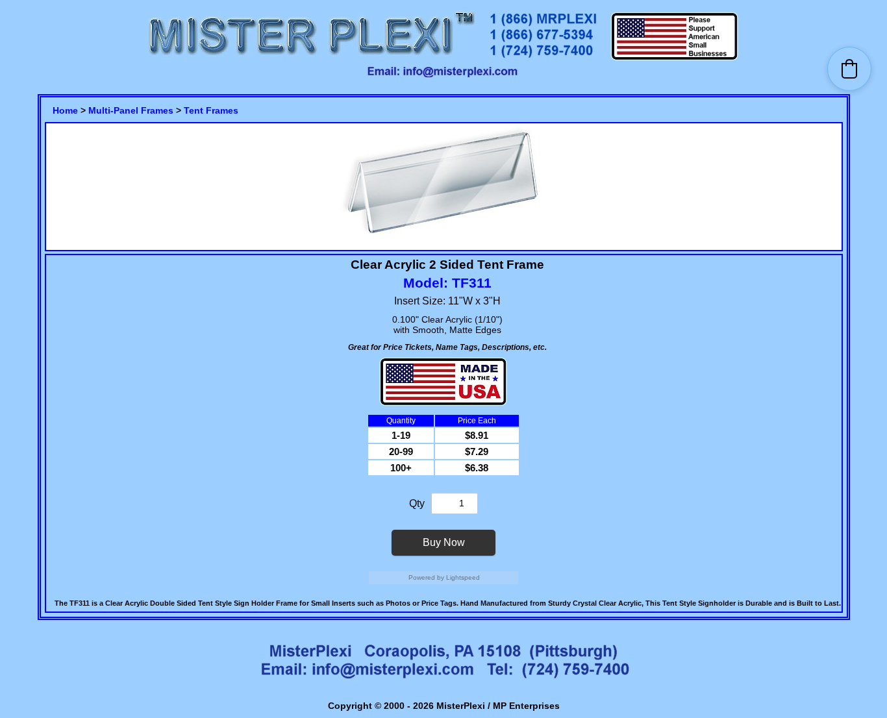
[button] (849, 69)
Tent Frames (211, 110)
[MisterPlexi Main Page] (311, 58)
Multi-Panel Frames (130, 110)
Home (65, 110)
